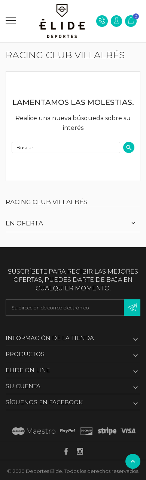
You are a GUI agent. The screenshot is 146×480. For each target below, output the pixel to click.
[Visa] (128, 431)
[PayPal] (67, 431)
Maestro (41, 431)
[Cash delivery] (107, 431)
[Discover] (86, 431)
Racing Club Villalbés (46, 202)
